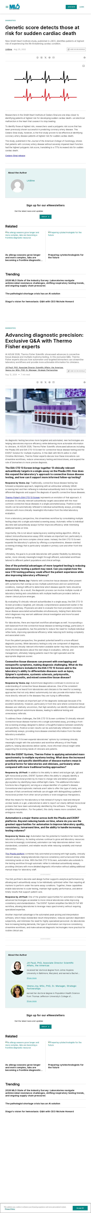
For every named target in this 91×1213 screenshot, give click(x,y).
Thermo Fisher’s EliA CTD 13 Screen (22, 497)
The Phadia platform (15, 854)
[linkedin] (41, 57)
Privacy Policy (10, 1209)
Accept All (80, 1208)
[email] (53, 57)
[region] (45, 1208)
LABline (8, 49)
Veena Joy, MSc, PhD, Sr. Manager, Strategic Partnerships (31, 370)
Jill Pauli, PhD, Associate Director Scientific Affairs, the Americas (34, 367)
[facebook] (37, 57)
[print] (84, 57)
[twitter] (45, 57)
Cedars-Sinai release (15, 155)
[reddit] (49, 57)
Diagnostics (10, 20)
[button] (7, 7)
